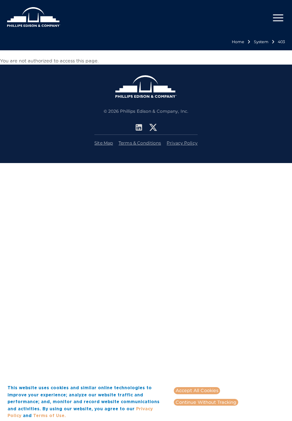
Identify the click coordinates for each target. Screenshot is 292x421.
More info (78, 415)
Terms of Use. (49, 415)
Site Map (103, 143)
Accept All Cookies (197, 390)
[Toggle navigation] (278, 18)
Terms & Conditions (140, 143)
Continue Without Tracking (206, 402)
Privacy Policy (182, 143)
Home (238, 41)
